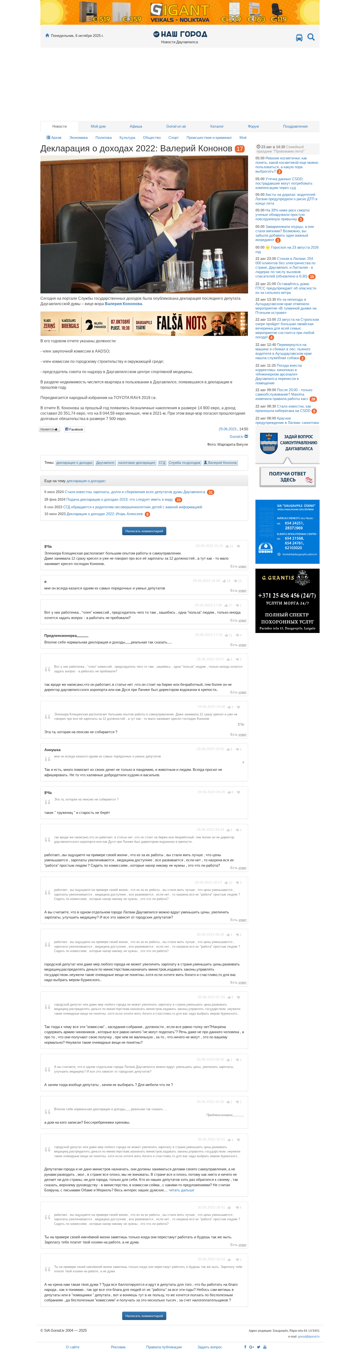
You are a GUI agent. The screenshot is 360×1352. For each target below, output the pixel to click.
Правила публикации (164, 1347)
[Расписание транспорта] (299, 39)
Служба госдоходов (184, 463)
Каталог (217, 126)
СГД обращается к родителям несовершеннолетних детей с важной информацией (132, 507)
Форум (253, 126)
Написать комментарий (144, 531)
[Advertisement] (180, 84)
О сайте (72, 1347)
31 (211, 492)
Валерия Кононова (123, 304)
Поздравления (295, 126)
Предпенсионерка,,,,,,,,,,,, (224, 1115)
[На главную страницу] (47, 35)
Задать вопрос (209, 1347)
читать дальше (181, 1190)
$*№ (240, 724)
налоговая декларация (136, 463)
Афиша (136, 126)
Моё (243, 137)
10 (178, 500)
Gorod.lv (236, 436)
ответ (243, 566)
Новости (59, 126)
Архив (55, 137)
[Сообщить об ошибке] (246, 436)
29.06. (227, 429)
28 (313, 399)
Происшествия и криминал (209, 137)
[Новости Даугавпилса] (180, 34)
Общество (152, 137)
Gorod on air (176, 126)
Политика (104, 137)
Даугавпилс (105, 463)
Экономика (78, 137)
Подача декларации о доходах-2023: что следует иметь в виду (119, 500)
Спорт (173, 137)
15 (312, 277)
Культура (127, 137)
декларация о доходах (74, 463)
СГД (162, 463)
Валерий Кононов (222, 463)
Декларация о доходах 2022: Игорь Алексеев (105, 514)
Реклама (118, 1347)
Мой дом (98, 126)
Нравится (47, 429)
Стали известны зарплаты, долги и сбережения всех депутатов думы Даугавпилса (135, 492)
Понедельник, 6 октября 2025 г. (77, 35)
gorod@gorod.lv (309, 1336)
